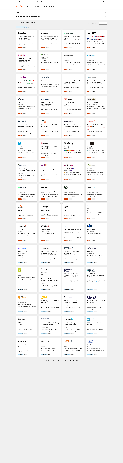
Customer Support (29, 1)
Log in (99, 1)
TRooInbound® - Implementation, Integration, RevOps (95, 274)
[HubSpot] (19, 6)
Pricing (45, 6)
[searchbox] (91, 12)
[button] (105, 16)
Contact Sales (40, 1)
